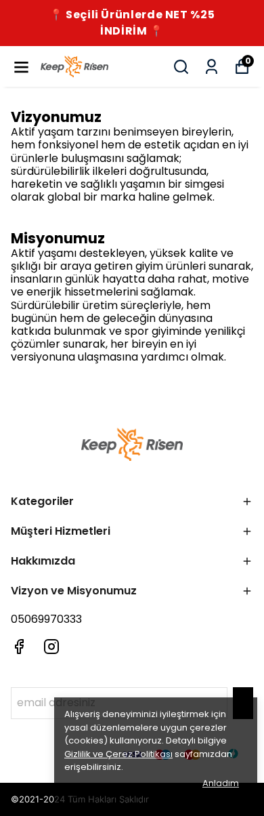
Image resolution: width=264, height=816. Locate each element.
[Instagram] (51, 646)
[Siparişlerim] (211, 66)
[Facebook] (19, 646)
